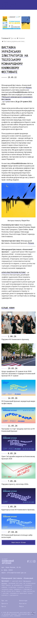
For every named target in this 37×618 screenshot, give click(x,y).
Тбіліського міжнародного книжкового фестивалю (16, 98)
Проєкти (4, 603)
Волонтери (23, 600)
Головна (4, 38)
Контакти (22, 603)
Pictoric (29, 87)
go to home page (8, 4)
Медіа (21, 606)
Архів (3, 606)
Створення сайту (10, 616)
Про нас (13, 38)
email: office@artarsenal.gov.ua (13, 572)
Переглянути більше (18, 542)
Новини (22, 38)
